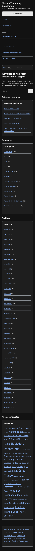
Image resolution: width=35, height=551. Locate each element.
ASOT (6, 439)
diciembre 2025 (9, 259)
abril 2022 (7, 382)
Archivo (5, 20)
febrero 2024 (8, 303)
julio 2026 (7, 234)
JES (27, 466)
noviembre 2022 (9, 348)
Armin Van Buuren (20, 435)
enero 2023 (7, 343)
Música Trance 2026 (9, 36)
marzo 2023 (7, 333)
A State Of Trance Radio (22, 529)
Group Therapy (18, 466)
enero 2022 (7, 397)
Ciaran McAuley (19, 453)
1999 (9, 428)
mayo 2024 (7, 293)
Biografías (7, 176)
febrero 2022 (8, 392)
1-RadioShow (7, 25)
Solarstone (13, 503)
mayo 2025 (7, 269)
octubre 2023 (8, 313)
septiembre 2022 (9, 358)
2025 (5, 166)
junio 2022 (7, 373)
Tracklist (20, 507)
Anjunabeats (16, 431)
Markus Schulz (10, 471)
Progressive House (12, 487)
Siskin (6, 503)
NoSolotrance (8, 191)
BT (20, 449)
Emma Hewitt (20, 456)
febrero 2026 (8, 254)
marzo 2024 (7, 298)
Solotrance (24, 503)
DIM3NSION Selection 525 (12, 123)
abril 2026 (7, 244)
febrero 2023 (8, 338)
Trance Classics (9, 196)
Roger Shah (24, 499)
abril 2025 (7, 274)
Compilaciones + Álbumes (12, 206)
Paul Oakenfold (15, 480)
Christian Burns (26, 449)
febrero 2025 (8, 284)
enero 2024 (7, 308)
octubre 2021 (8, 407)
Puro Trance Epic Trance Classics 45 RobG (17, 113)
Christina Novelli (9, 453)
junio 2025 (7, 264)
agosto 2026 (8, 229)
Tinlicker (11, 507)
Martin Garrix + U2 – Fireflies (13, 118)
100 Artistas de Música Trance (12, 52)
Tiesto (6, 508)
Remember (15, 490)
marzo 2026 (7, 249)
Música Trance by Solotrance (11, 4)
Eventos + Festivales (9, 58)
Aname (6, 432)
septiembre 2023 (9, 318)
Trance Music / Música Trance (13, 201)
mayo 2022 (7, 377)
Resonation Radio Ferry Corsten (14, 538)
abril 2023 (7, 328)
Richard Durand (17, 499)
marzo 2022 (7, 387)
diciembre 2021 (9, 402)
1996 (5, 428)
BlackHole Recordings (13, 532)
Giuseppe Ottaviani (12, 463)
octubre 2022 (8, 353)
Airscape (28, 428)
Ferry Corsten (16, 459)
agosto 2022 (8, 363)
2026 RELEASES (9, 171)
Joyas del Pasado (8, 47)
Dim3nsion (11, 456)
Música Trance (10, 536)
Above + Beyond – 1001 (11, 108)
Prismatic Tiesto (14, 483)
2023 (5, 156)
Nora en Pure (17, 476)
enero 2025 (7, 288)
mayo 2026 (7, 239)
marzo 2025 (7, 279)
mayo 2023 (7, 323)
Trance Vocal (11, 511)
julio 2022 (7, 368)
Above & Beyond (18, 428)
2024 (5, 161)
